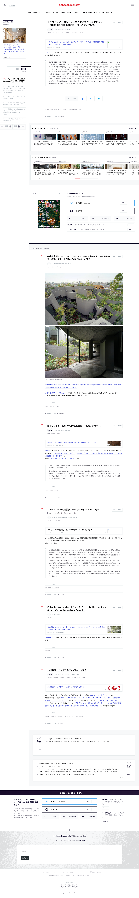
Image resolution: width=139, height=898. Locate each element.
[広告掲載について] (54, 193)
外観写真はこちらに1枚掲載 (63, 453)
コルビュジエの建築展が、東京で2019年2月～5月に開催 (14, 104)
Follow (123, 202)
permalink (62, 116)
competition (75, 674)
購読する (25, 858)
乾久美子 (74, 678)
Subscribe (129, 218)
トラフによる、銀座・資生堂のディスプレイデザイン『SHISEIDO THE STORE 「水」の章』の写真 (14, 80)
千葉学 (79, 678)
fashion (67, 29)
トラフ (47, 52)
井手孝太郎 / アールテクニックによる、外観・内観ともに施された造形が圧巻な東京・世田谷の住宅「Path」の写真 (14, 89)
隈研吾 (53, 433)
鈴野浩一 (68, 33)
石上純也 (50, 618)
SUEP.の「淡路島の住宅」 (69, 698)
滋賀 (49, 433)
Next (23, 57)
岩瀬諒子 (84, 678)
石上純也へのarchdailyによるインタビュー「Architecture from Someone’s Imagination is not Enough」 (14, 111)
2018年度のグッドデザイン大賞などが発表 (14, 120)
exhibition (65, 517)
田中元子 (50, 678)
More (130, 224)
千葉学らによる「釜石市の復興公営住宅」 (89, 703)
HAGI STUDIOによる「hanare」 (92, 698)
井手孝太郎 (58, 267)
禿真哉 (49, 33)
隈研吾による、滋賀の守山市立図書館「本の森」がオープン (14, 97)
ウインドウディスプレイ (59, 33)
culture (67, 430)
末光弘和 (56, 678)
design (67, 674)
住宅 (49, 267)
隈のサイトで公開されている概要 (62, 458)
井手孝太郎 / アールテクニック (55, 393)
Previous (20, 57)
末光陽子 (62, 678)
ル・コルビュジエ (52, 520)
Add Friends (105, 218)
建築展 (59, 520)
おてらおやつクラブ (97, 695)
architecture (59, 29)
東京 (53, 267)
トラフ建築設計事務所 (77, 33)
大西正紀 (68, 678)
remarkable (66, 264)
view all (131, 128)
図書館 (58, 433)
